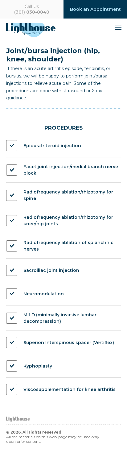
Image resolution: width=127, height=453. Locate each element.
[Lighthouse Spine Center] (38, 30)
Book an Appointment (95, 9)
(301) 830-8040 (31, 9)
